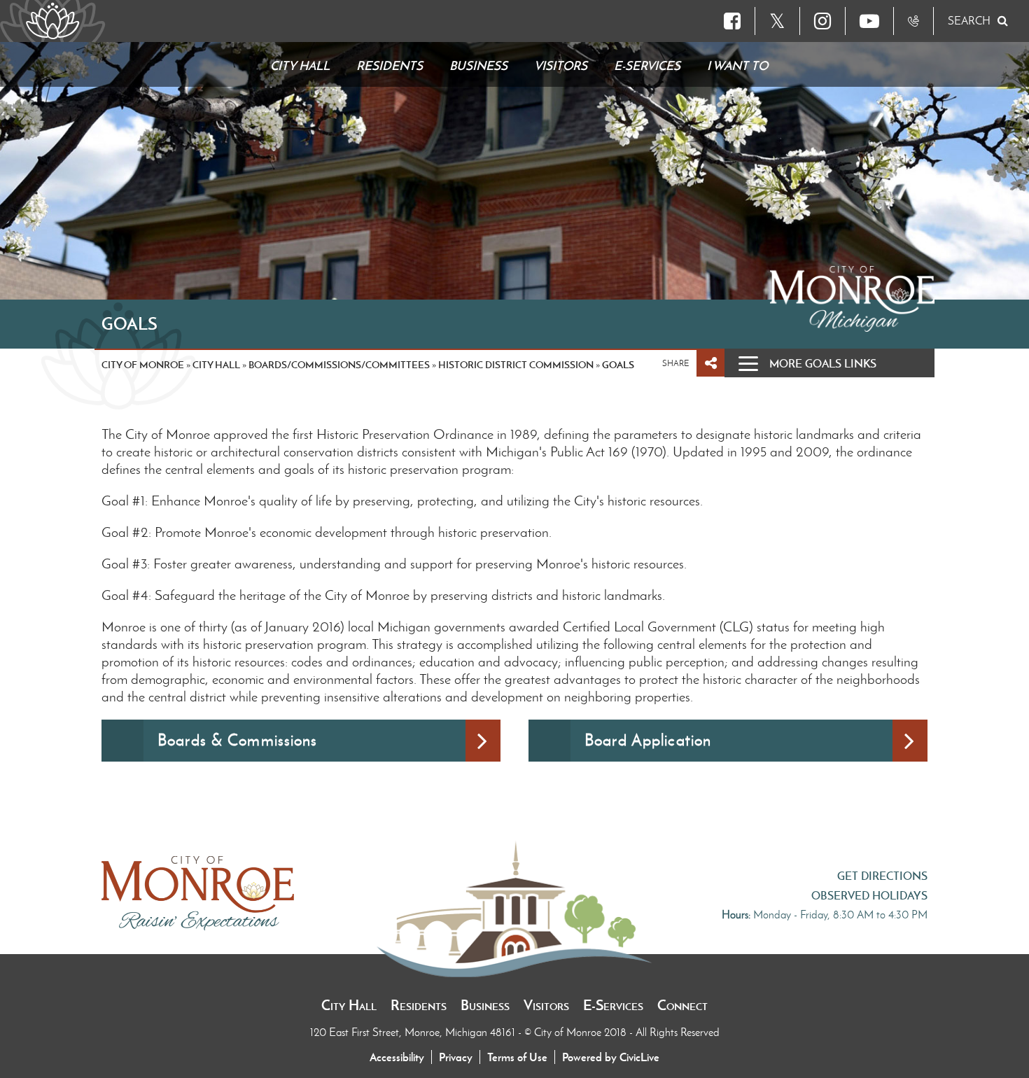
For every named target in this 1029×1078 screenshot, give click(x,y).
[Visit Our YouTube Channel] (869, 21)
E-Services (613, 1005)
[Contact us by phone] (913, 21)
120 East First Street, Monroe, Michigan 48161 (414, 1032)
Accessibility (397, 1057)
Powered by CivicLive (610, 1057)
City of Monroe (143, 364)
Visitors (546, 1005)
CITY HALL (216, 364)
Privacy (455, 1057)
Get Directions (882, 876)
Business (485, 1005)
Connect (682, 1005)
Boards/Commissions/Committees (339, 364)
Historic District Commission (516, 364)
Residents (419, 1005)
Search (969, 20)
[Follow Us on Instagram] (822, 21)
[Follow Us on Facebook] (732, 21)
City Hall (349, 1005)
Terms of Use (517, 1057)
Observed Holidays (869, 895)
